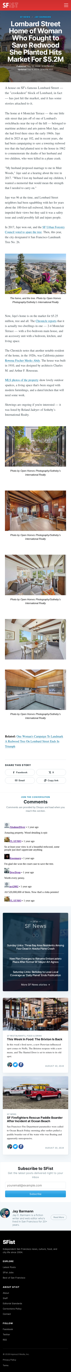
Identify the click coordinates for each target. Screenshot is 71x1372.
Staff (5, 1298)
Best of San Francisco (14, 1277)
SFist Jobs (8, 1272)
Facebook (8, 1329)
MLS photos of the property (21, 380)
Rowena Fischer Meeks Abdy (22, 360)
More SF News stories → (35, 984)
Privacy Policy (9, 1360)
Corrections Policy (12, 1308)
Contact (7, 1314)
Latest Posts (9, 1267)
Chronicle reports (46, 321)
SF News (25, 17)
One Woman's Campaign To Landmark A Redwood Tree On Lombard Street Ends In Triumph (34, 741)
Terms (5, 1365)
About (6, 1293)
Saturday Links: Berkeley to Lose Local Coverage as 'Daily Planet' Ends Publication (35, 973)
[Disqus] (35, 862)
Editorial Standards (12, 1303)
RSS (5, 1339)
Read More (58, 1217)
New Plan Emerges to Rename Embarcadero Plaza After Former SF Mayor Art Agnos (35, 960)
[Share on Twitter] (15, 1065)
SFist (9, 1242)
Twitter (6, 1334)
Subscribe (35, 1193)
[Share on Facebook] (21, 1065)
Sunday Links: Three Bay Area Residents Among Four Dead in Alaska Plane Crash (35, 947)
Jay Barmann (43, 17)
